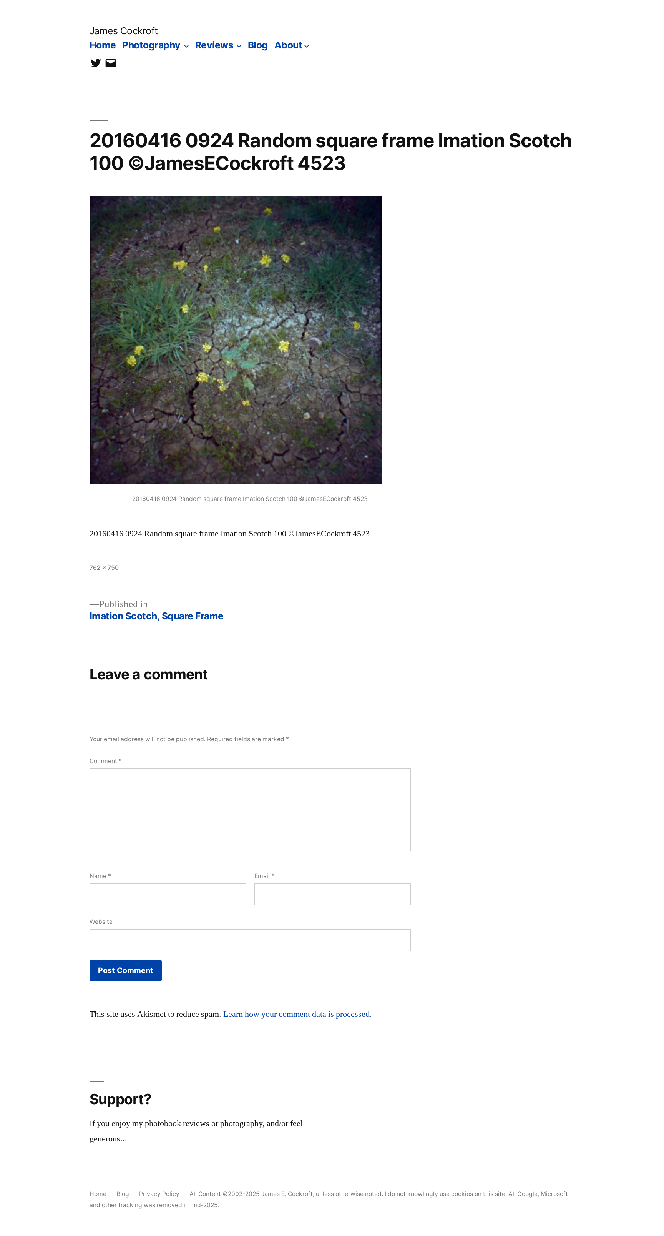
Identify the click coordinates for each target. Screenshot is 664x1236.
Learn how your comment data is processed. (297, 1014)
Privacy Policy (159, 1194)
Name (100, 876)
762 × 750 (104, 567)
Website (101, 921)
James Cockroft (124, 31)
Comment (106, 761)
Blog (258, 45)
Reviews (214, 45)
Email (264, 876)
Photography (151, 45)
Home (103, 45)
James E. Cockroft (287, 1194)
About (288, 45)
